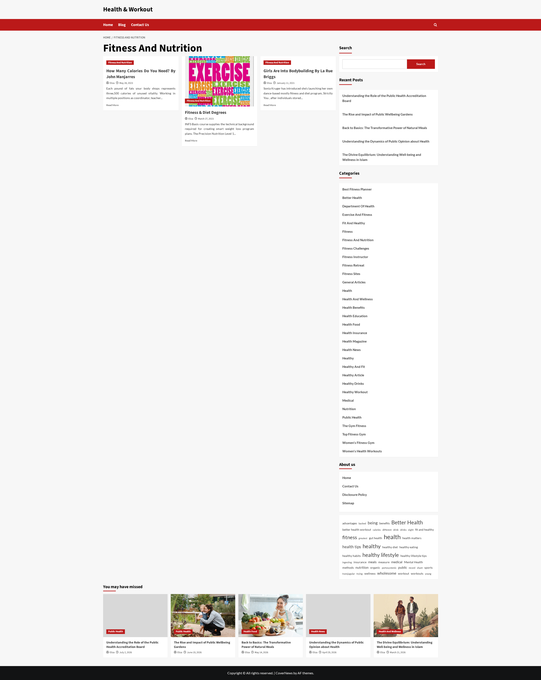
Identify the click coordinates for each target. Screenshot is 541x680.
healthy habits (351, 556)
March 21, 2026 (398, 652)
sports (428, 567)
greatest (363, 538)
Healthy (348, 358)
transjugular (348, 573)
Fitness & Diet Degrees (205, 113)
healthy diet (390, 547)
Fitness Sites (351, 274)
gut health (375, 538)
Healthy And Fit (353, 367)
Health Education (354, 316)
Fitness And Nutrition (120, 62)
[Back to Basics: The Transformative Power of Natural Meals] (270, 615)
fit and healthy (424, 529)
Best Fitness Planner (357, 189)
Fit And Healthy (353, 223)
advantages (349, 523)
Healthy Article (353, 375)
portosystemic (389, 567)
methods (348, 567)
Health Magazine (354, 341)
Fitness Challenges (355, 248)
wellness (370, 573)
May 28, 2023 (126, 83)
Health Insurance (354, 333)
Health (347, 290)
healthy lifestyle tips (413, 556)
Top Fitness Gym (354, 434)
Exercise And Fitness (357, 214)
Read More (112, 105)
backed (362, 523)
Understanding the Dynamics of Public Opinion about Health (385, 141)
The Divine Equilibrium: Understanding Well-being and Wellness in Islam (381, 157)
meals (372, 562)
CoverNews (284, 673)
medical (396, 562)
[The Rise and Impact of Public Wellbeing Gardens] (203, 615)
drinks (403, 529)
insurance (360, 562)
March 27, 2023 (206, 119)
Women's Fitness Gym (358, 443)
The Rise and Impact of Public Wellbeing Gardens (377, 114)
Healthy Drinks (353, 383)
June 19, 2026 (194, 652)
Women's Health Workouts (362, 451)
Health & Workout (128, 9)
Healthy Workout (355, 392)
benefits (384, 523)
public (402, 567)
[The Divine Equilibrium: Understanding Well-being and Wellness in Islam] (406, 615)
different (387, 529)
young (428, 573)
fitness (349, 537)
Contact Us (140, 24)
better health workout (356, 529)
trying (360, 573)
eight (411, 529)
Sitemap (348, 503)
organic (375, 567)
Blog (122, 24)
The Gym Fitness (354, 426)
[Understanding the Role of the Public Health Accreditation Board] (135, 615)
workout (403, 573)
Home (108, 24)
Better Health (352, 198)
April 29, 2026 (329, 652)
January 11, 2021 (286, 83)
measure (383, 562)
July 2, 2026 (125, 652)
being (373, 522)
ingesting (347, 562)
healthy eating (408, 547)
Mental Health (413, 562)
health (392, 536)
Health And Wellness (357, 299)
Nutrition (349, 409)
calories (377, 529)
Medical (348, 400)
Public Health (352, 417)
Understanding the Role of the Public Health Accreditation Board (384, 98)
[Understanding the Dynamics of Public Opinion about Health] (338, 615)
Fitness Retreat (353, 265)
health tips (351, 546)
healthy (372, 546)
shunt (420, 567)
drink (396, 529)
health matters (411, 538)
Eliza (112, 83)
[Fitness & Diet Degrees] (219, 81)
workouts (417, 573)
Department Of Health (358, 206)
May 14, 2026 (261, 652)
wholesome (386, 573)
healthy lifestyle (380, 555)
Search (345, 48)
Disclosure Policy (354, 494)
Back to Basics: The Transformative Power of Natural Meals (384, 128)
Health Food (351, 324)
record (412, 567)
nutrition (362, 567)
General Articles (354, 282)
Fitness (347, 231)
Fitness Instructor (355, 257)
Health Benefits (353, 307)
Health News (351, 350)
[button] (435, 25)
